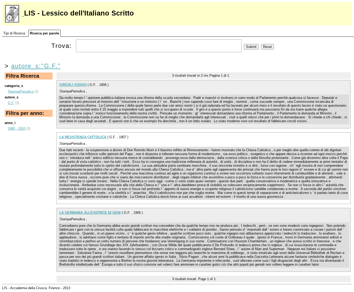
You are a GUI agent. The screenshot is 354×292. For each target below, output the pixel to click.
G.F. (11, 103)
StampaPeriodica (20, 91)
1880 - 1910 (16, 128)
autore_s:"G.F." (36, 65)
